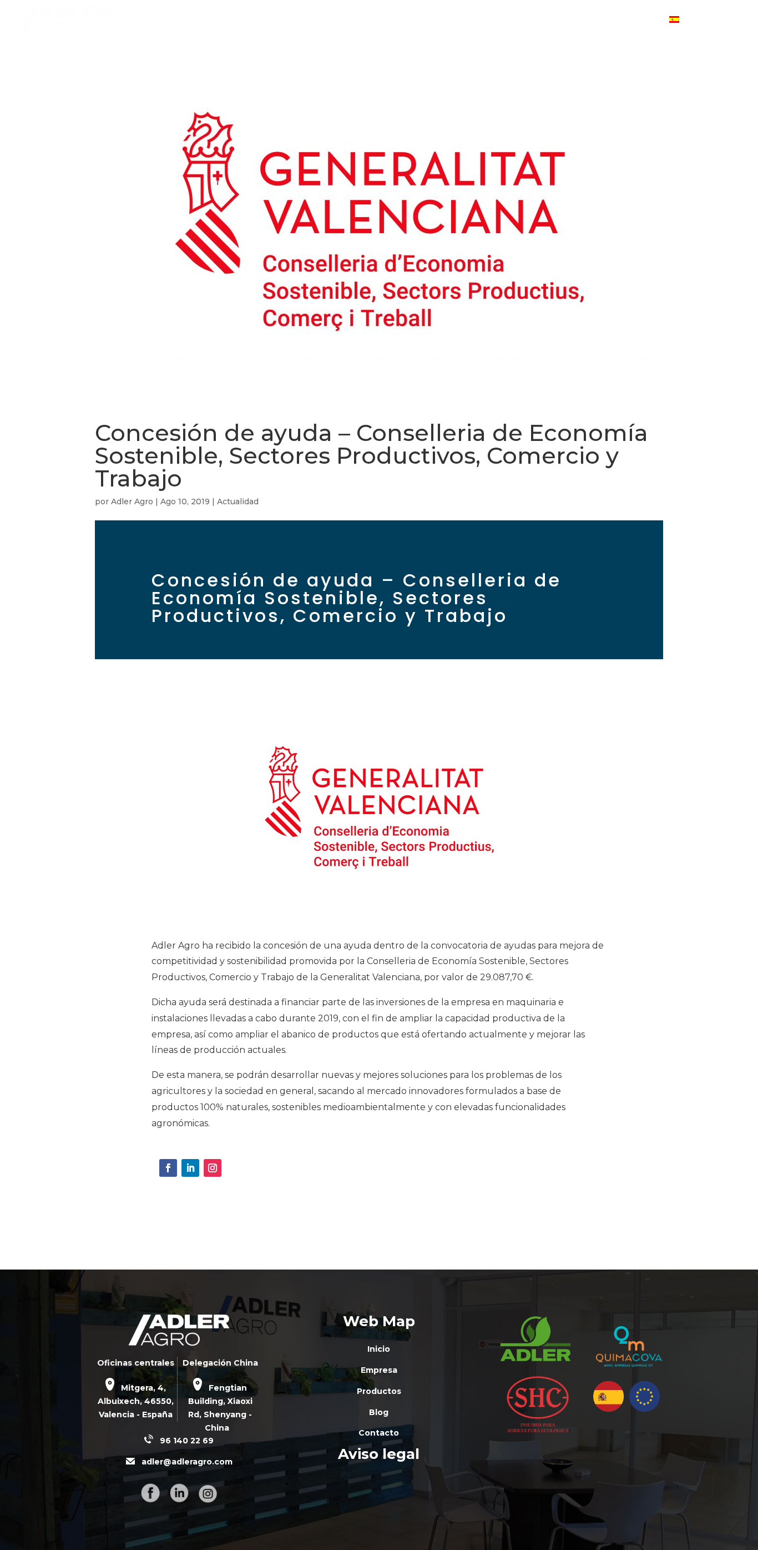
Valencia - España (136, 1414)
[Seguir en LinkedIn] (190, 1168)
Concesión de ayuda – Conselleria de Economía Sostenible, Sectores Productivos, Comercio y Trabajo (371, 455)
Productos (524, 20)
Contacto (635, 20)
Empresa (459, 20)
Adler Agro (132, 501)
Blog (581, 20)
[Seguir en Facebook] (168, 1168)
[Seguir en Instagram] (212, 1168)
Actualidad (238, 501)
